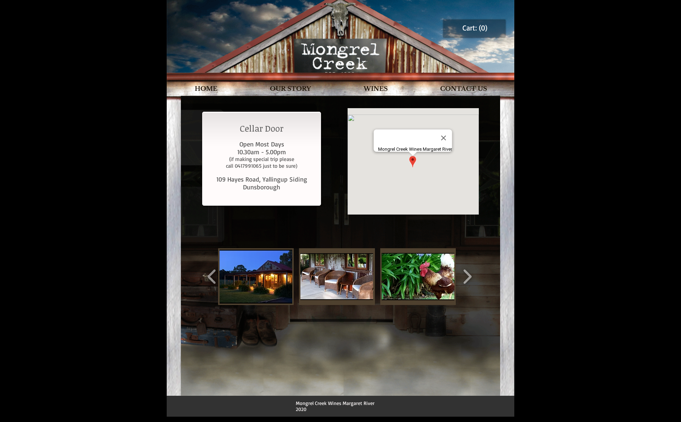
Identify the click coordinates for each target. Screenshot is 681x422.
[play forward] (467, 277)
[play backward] (212, 277)
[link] (475, 28)
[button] (256, 276)
